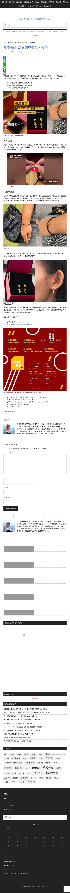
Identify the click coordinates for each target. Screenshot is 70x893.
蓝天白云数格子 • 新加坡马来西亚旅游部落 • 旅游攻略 (34, 14)
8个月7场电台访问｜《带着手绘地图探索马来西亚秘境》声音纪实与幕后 (26, 713)
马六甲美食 (31, 782)
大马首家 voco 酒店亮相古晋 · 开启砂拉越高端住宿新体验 (21, 720)
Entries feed (6, 802)
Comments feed (8, 806)
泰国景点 (13, 773)
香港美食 (14, 782)
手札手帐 (49, 758)
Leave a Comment (29, 52)
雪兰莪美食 (33, 778)
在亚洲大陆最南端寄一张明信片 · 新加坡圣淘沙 (18, 734)
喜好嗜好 (33, 758)
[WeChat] (34, 62)
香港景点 (6, 782)
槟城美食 (48, 767)
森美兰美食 (19, 768)
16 (62, 838)
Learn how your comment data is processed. (43, 517)
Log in (5, 798)
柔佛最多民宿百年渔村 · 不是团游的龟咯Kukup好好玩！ (21, 716)
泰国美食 (21, 773)
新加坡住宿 (7, 763)
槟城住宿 (27, 768)
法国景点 (6, 773)
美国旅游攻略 (52, 773)
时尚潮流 (8, 768)
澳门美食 (29, 773)
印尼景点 (12, 754)
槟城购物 (58, 768)
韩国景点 (56, 778)
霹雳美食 (48, 778)
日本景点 (56, 763)
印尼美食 (19, 754)
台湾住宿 (32, 754)
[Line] (34, 66)
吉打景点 (62, 754)
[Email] (34, 73)
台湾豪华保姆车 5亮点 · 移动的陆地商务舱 (16, 737)
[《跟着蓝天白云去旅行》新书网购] (35, 635)
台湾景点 (40, 754)
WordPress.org (7, 810)
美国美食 (15, 778)
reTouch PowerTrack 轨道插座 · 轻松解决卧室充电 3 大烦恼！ (23, 727)
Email (5, 488)
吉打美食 (6, 758)
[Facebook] (34, 57)
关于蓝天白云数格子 (9, 861)
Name (5, 478)
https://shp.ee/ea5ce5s (24, 324)
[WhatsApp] (34, 64)
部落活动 (24, 778)
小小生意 (41, 758)
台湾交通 (26, 754)
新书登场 (58, 758)
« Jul (4, 856)
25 (17, 845)
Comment (7, 453)
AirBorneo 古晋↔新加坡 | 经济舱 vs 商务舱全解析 (19, 723)
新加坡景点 (17, 763)
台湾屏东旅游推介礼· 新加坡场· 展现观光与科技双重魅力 (21, 730)
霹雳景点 (41, 778)
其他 (5, 754)
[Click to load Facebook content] (5, 628)
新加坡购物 (40, 763)
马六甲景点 (22, 782)
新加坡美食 (29, 762)
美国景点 (7, 778)
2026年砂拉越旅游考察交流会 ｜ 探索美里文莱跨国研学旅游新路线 (25, 709)
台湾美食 (48, 754)
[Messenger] (34, 59)
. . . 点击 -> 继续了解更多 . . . (46, 434)
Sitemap (5, 869)
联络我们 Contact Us (9, 865)
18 (17, 841)
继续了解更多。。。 (43, 531)
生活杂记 (38, 773)
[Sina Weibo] (34, 69)
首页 (4, 43)
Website (6, 497)
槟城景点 (36, 768)
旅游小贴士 (48, 763)
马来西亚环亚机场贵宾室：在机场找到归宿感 (18, 741)
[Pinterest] (34, 71)
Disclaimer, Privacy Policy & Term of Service (16, 873)
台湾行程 (55, 754)
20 (35, 841)
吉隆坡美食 (16, 758)
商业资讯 (11, 43)
